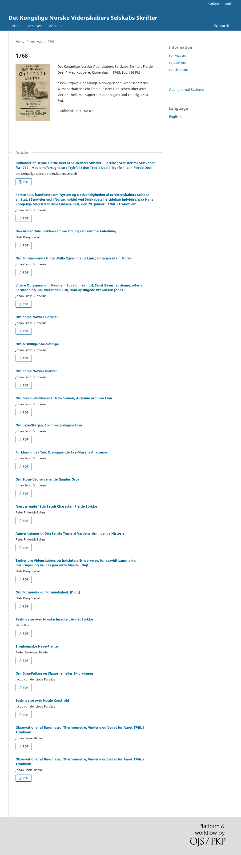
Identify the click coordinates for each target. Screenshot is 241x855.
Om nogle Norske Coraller (37, 317)
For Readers (177, 55)
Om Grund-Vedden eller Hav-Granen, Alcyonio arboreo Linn (64, 398)
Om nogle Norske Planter (36, 371)
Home (20, 41)
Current (14, 26)
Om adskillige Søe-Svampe (37, 344)
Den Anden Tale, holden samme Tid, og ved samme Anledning (66, 231)
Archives (35, 26)
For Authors (177, 62)
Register (213, 3)
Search (223, 26)
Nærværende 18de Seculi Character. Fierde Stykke (56, 506)
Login (229, 3)
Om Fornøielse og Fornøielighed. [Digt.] (48, 592)
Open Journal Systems (186, 89)
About (54, 26)
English (175, 116)
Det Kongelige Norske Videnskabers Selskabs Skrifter (82, 17)
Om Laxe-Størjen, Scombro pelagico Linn (49, 425)
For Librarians (178, 70)
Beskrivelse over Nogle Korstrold (42, 700)
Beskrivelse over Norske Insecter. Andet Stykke (54, 619)
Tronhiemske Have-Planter (37, 646)
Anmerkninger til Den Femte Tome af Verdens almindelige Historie (70, 533)
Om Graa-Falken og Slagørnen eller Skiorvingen (54, 673)
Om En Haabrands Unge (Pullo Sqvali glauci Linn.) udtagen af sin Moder (74, 258)
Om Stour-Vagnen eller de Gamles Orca (47, 479)
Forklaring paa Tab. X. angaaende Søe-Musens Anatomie (61, 452)
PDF (25, 182)
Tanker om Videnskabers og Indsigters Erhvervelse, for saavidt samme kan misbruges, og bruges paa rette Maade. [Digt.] (76, 562)
